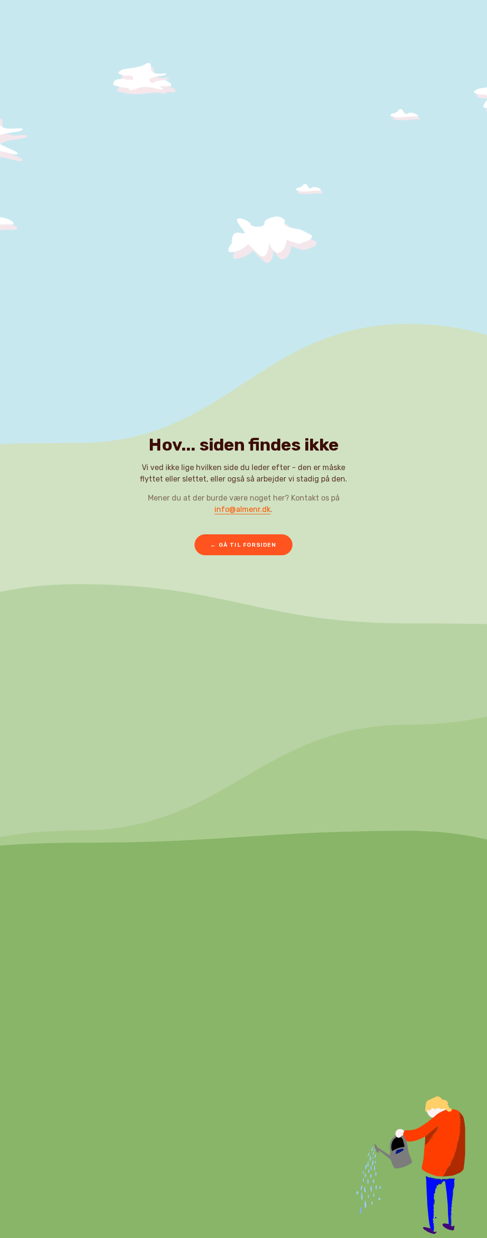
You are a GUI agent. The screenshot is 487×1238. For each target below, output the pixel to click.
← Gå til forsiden (243, 544)
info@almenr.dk (242, 509)
